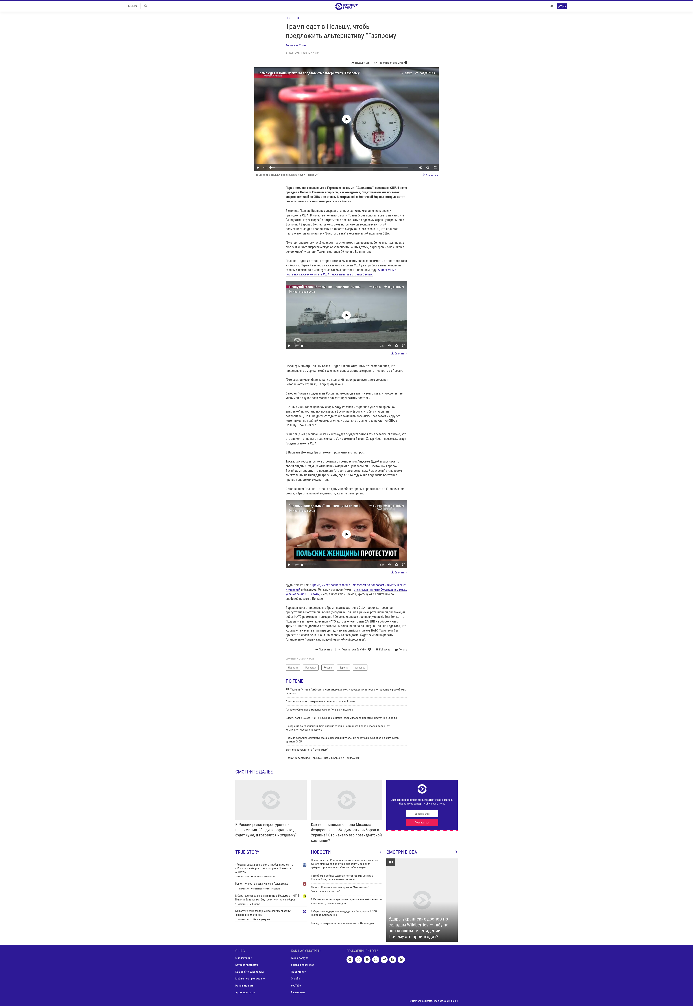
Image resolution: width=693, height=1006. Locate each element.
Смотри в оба (401, 852)
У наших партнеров (302, 965)
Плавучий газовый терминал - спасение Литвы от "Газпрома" (335, 287)
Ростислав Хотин (296, 45)
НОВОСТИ (321, 852)
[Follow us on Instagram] (375, 959)
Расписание (298, 992)
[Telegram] (551, 6)
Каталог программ (246, 965)
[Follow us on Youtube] (367, 959)
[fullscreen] (435, 167)
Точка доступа (299, 958)
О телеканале (243, 958)
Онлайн (295, 978)
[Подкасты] (401, 959)
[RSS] (392, 959)
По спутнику (298, 972)
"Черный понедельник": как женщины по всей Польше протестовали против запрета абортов (360, 506)
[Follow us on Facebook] (349, 959)
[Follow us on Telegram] (384, 959)
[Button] (361, 62)
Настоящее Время (304, 291)
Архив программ (245, 992)
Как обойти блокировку (249, 972)
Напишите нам (244, 985)
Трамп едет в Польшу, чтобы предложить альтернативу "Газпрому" (309, 73)
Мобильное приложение (250, 978)
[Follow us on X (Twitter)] (358, 959)
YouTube (296, 985)
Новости (292, 18)
